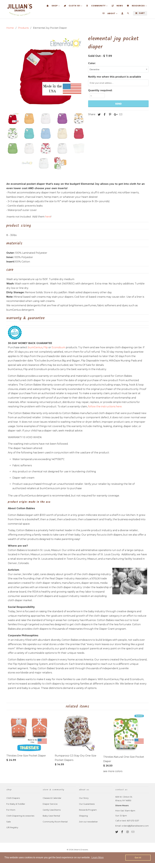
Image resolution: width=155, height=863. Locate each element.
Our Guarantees (87, 804)
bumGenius (35, 347)
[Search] (128, 14)
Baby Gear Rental (51, 816)
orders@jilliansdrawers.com (135, 826)
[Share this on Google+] (114, 114)
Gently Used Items (52, 810)
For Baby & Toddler (15, 804)
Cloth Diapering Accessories (20, 816)
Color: (92, 63)
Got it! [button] (138, 857)
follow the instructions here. (105, 406)
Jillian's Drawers (81, 849)
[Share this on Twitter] (98, 114)
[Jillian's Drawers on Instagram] (128, 832)
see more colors (112, 771)
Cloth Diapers (13, 798)
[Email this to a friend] (120, 114)
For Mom (10, 810)
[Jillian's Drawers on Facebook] (122, 832)
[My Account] (122, 14)
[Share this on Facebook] (104, 114)
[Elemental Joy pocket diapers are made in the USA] (45, 72)
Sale (8, 821)
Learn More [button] (97, 857)
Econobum (58, 347)
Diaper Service (50, 804)
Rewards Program (88, 810)
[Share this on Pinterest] (109, 114)
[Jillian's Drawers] (19, 9)
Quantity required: (100, 90)
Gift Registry (12, 827)
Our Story (84, 798)
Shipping (83, 816)
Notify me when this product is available (114, 76)
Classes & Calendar (52, 798)
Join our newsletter (88, 821)
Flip (45, 347)
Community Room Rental (55, 821)
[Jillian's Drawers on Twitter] (117, 832)
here (48, 216)
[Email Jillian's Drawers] (133, 832)
